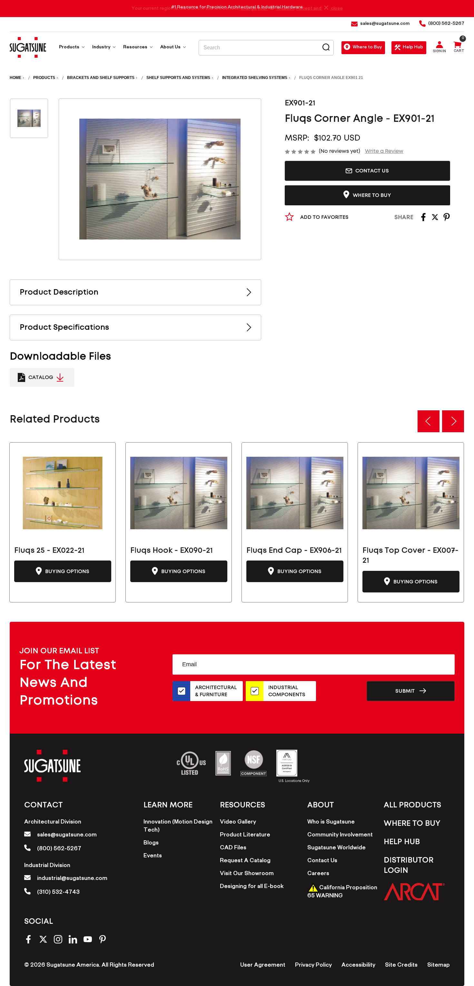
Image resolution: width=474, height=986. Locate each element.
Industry (101, 47)
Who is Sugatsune (331, 822)
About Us (171, 47)
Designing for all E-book (251, 887)
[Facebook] (423, 219)
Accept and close (319, 9)
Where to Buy (367, 47)
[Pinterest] (446, 219)
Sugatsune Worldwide (336, 848)
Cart (459, 52)
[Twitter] (435, 219)
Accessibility (358, 966)
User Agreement (262, 966)
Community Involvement (340, 835)
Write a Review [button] (384, 151)
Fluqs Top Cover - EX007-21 (410, 556)
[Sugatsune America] (28, 47)
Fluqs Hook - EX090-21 (171, 550)
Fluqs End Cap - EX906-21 (294, 550)
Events (152, 856)
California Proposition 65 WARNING (342, 892)
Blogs (151, 843)
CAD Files (233, 848)
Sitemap (438, 966)
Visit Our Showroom (247, 874)
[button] (414, 891)
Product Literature (245, 835)
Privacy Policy (313, 966)
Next (453, 421)
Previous (428, 421)
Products (69, 47)
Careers (318, 874)
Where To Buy (412, 823)
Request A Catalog (245, 861)
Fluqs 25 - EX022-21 (49, 550)
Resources (135, 47)
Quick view (62, 493)
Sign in (439, 52)
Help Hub (413, 47)
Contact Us (372, 170)
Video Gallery (238, 822)
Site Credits (401, 966)
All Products (412, 805)
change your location (267, 9)
